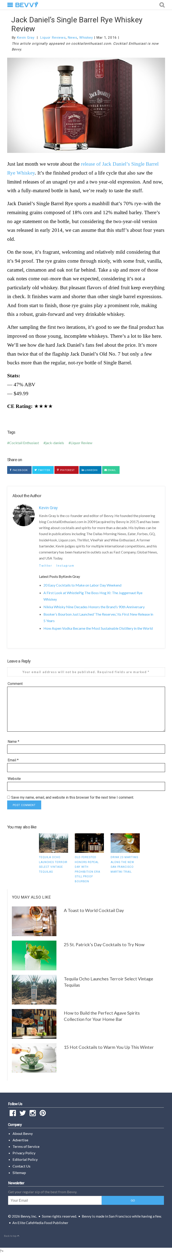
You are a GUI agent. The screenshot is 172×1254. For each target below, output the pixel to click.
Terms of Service (26, 1146)
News (72, 38)
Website (14, 779)
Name (13, 741)
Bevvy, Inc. (29, 1216)
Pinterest (67, 470)
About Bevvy (23, 1133)
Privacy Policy (24, 1153)
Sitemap (19, 1172)
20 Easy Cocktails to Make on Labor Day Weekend (82, 585)
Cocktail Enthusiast (24, 443)
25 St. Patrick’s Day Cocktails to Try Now (104, 944)
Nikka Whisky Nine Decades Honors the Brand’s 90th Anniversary (94, 607)
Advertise (20, 1140)
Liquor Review (81, 443)
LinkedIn (91, 470)
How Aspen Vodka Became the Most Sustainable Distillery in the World (98, 628)
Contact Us (21, 1166)
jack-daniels (54, 443)
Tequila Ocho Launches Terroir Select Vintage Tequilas (108, 982)
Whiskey (86, 38)
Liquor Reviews (53, 38)
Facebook (20, 470)
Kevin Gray (25, 38)
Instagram (65, 565)
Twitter (43, 470)
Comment (15, 684)
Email (111, 470)
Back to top (10, 1236)
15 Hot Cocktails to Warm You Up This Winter (109, 1047)
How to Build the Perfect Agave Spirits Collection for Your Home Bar (102, 1016)
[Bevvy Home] (26, 5)
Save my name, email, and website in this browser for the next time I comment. (72, 797)
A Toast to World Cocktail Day (94, 910)
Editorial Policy (25, 1159)
